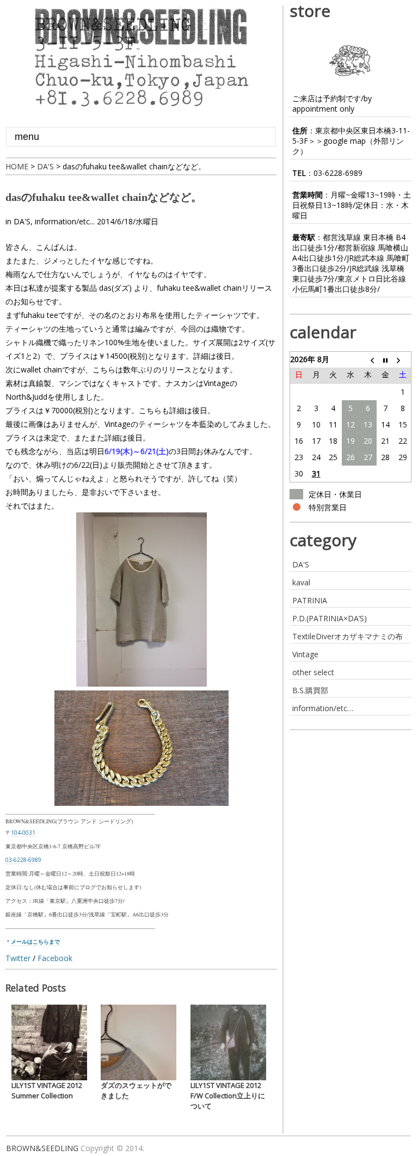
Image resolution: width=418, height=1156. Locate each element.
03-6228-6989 (338, 173)
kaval (301, 582)
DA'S (22, 221)
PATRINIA (309, 600)
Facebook (55, 958)
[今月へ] (385, 359)
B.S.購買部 (310, 690)
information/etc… (322, 708)
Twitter (17, 958)
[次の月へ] (402, 359)
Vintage (305, 654)
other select (313, 672)
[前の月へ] (368, 359)
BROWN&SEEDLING (42, 1148)
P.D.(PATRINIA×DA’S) (329, 618)
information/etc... (65, 221)
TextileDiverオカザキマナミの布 (347, 636)
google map (344, 141)
